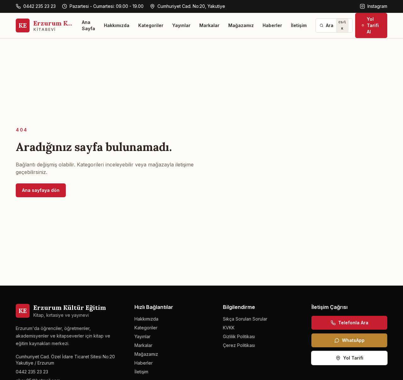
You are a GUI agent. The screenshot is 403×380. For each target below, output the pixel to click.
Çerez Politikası (239, 345)
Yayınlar (181, 25)
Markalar (209, 25)
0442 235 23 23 (39, 6)
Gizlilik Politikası (239, 336)
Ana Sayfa (88, 25)
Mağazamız (241, 25)
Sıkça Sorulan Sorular (245, 318)
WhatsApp (353, 340)
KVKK (229, 327)
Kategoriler (150, 25)
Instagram (377, 6)
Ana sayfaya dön (41, 190)
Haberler (272, 25)
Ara (336, 25)
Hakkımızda (116, 25)
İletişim (299, 25)
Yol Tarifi (353, 357)
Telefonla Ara (353, 322)
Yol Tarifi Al (373, 25)
